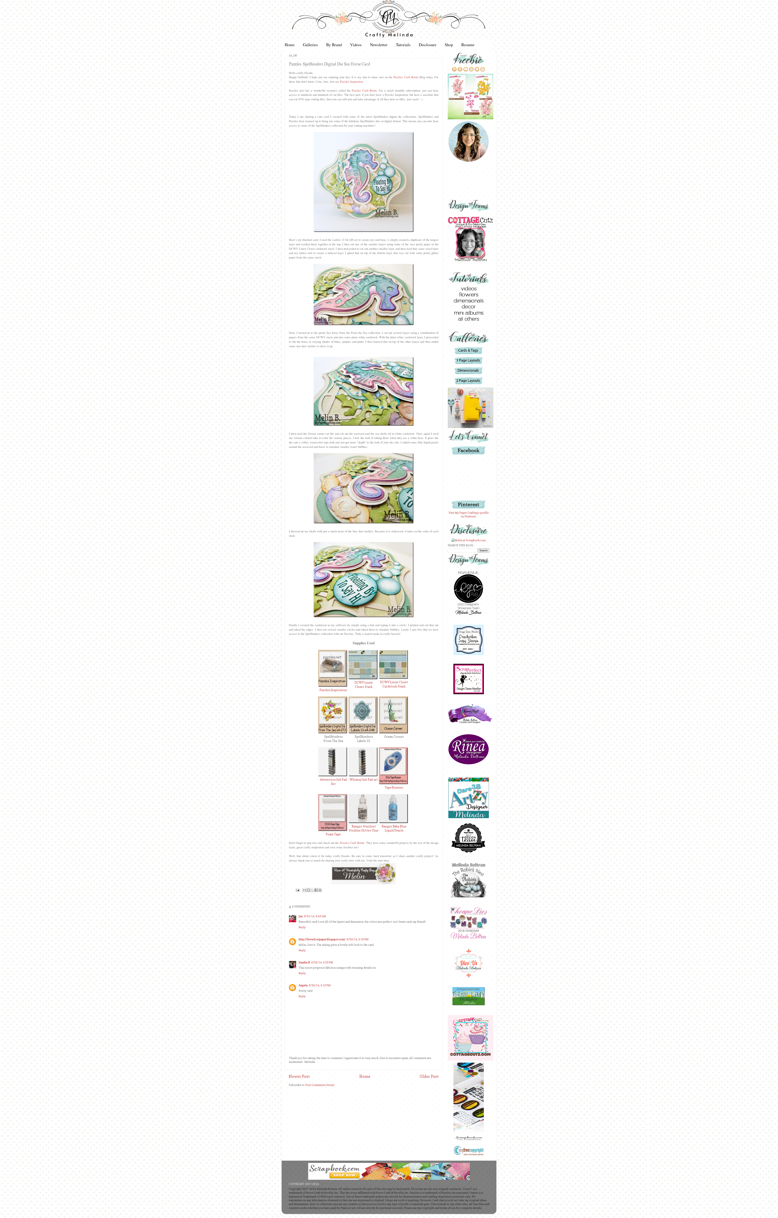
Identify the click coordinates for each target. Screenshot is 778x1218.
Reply (302, 927)
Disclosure (427, 44)
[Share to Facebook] (316, 890)
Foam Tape (333, 834)
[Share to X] (312, 890)
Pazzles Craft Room (405, 77)
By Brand (334, 44)
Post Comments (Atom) (320, 1085)
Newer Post (299, 1076)
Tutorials (403, 44)
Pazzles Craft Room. (352, 843)
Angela (303, 985)
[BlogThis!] (308, 890)
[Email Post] (297, 889)
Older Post (429, 1076)
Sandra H (304, 962)
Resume (467, 44)
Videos (356, 44)
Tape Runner (394, 787)
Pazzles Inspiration (351, 81)
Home (290, 44)
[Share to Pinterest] (320, 890)
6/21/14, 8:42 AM (315, 916)
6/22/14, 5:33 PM (322, 962)
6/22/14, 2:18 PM (358, 939)
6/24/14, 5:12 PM (320, 985)
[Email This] (304, 890)
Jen (301, 916)
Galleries (310, 44)
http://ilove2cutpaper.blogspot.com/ (322, 939)
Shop (449, 44)
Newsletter (379, 44)
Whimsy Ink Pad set (364, 779)
